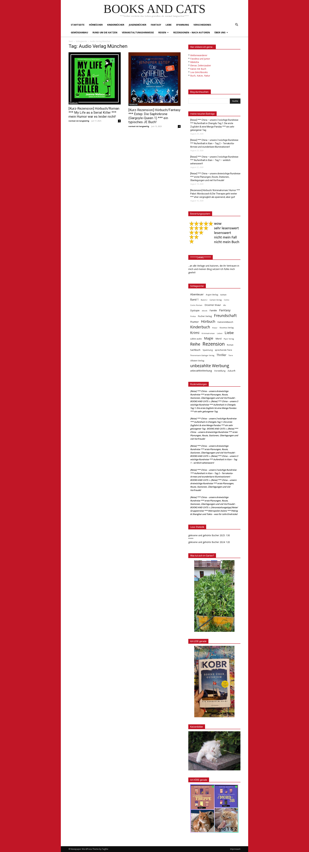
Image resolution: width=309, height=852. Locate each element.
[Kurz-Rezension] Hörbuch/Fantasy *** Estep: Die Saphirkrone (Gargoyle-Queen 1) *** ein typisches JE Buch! (154, 116)
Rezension (213, 344)
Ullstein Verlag (197, 360)
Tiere (231, 355)
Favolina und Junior (200, 58)
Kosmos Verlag (227, 327)
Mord (218, 338)
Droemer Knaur (213, 304)
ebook (204, 310)
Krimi (194, 332)
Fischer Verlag (205, 316)
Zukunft (231, 370)
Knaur (214, 327)
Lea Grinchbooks (199, 72)
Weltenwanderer (198, 55)
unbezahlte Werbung (209, 365)
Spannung (182, 24)
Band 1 (194, 299)
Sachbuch (195, 349)
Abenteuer (197, 294)
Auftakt (223, 294)
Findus (193, 316)
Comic (226, 300)
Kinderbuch (200, 327)
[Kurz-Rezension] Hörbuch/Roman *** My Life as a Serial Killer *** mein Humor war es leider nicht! (94, 112)
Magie (208, 338)
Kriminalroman (208, 333)
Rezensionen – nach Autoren (191, 32)
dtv (224, 305)
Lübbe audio (196, 338)
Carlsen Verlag (216, 300)
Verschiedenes (202, 24)
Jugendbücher (137, 24)
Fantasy (156, 24)
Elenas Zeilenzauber (200, 65)
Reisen (162, 32)
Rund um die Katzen (105, 32)
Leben (219, 333)
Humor (194, 322)
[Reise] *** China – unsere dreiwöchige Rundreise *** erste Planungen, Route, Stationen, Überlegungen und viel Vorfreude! (215, 177)
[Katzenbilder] (214, 750)
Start (71, 41)
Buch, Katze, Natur (200, 75)
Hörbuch (208, 321)
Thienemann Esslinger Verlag (202, 355)
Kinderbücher (115, 24)
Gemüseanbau (79, 32)
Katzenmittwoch (225, 321)
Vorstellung (219, 370)
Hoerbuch (74, 103)
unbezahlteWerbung (201, 370)
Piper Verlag (229, 339)
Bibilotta (194, 62)
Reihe (195, 344)
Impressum (235, 849)
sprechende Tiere (223, 350)
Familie (213, 310)
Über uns (219, 32)
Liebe (169, 24)
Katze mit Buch (198, 68)
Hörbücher (96, 24)
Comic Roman (196, 305)
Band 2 (204, 300)
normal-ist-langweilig (79, 121)
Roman (230, 345)
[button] (236, 25)
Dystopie (195, 310)
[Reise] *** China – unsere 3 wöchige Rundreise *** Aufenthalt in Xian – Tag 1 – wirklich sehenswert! (214, 160)
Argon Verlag (212, 294)
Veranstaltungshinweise (138, 32)
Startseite (77, 24)
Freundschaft (225, 315)
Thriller (221, 355)
